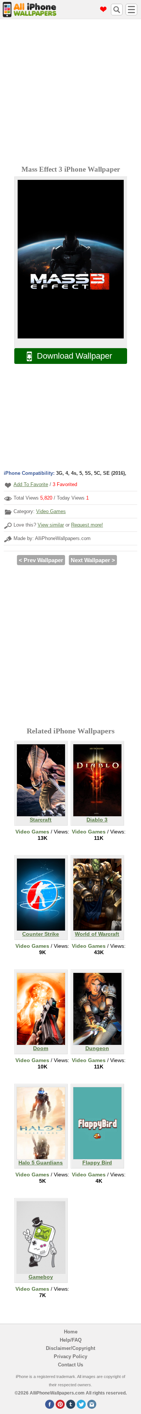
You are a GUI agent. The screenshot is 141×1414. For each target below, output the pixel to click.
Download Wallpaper (74, 356)
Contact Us (70, 1365)
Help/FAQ (71, 1340)
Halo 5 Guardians (40, 1163)
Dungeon (97, 1048)
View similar (51, 525)
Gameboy (41, 1277)
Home (70, 1332)
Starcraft (41, 820)
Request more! (87, 525)
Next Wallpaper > (93, 560)
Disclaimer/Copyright (70, 1348)
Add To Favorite (31, 484)
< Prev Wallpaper (41, 560)
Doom (40, 1048)
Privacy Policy (70, 1356)
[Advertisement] (70, 93)
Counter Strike (40, 934)
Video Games (51, 511)
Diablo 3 (97, 820)
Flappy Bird (97, 1163)
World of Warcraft (97, 934)
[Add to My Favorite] (8, 485)
